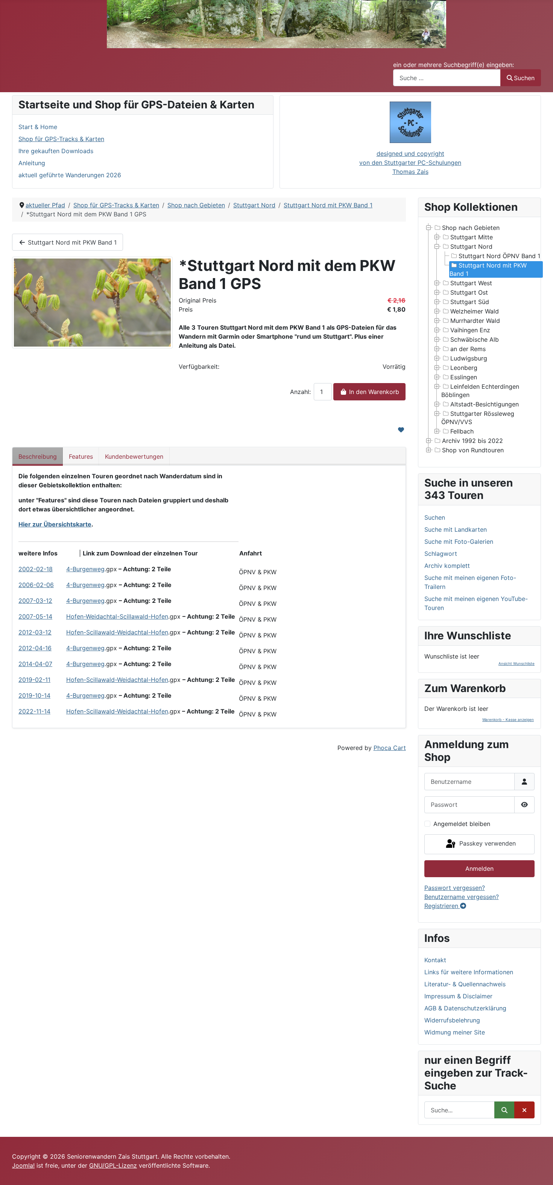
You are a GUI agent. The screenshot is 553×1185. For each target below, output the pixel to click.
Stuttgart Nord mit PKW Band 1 (71, 242)
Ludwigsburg (468, 358)
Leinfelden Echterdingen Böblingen (480, 391)
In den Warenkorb (373, 392)
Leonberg (463, 367)
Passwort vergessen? (454, 887)
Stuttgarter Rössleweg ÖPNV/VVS (477, 418)
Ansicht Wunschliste (516, 663)
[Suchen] (504, 1109)
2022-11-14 (34, 711)
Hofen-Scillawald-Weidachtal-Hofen (117, 632)
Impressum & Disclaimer (458, 996)
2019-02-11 (34, 679)
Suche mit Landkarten (455, 529)
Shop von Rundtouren (473, 450)
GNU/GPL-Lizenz (113, 1165)
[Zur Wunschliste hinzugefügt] (401, 430)
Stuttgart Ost (469, 292)
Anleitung (31, 163)
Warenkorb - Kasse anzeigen (508, 719)
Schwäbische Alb (474, 339)
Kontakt (435, 960)
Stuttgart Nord (471, 246)
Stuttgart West (471, 283)
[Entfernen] (524, 1109)
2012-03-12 (35, 632)
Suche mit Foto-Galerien (458, 541)
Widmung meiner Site (454, 1032)
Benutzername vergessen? (461, 897)
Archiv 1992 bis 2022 (472, 440)
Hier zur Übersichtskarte (54, 524)
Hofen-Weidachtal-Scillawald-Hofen (117, 616)
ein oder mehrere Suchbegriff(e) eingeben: (453, 64)
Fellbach (462, 431)
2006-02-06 (36, 585)
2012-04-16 (35, 648)
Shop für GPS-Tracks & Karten (61, 139)
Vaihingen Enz (470, 330)
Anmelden (479, 868)
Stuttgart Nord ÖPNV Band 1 (499, 256)
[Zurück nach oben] (540, 1171)
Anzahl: (300, 392)
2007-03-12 (35, 600)
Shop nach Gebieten (471, 227)
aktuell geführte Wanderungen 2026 (69, 175)
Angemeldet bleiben (461, 824)
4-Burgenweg (85, 569)
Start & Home (37, 127)
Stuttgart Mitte (471, 237)
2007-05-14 (35, 616)
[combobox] (447, 77)
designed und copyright (410, 153)
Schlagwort (440, 553)
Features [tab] (81, 456)
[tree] (479, 339)
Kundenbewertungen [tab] (134, 456)
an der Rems (468, 349)
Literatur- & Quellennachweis (465, 984)
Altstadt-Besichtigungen (484, 404)
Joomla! (23, 1165)
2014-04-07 (35, 664)
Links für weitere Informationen (468, 972)
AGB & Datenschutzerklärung (465, 1008)
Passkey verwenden (486, 843)
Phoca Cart (390, 747)
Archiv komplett (447, 565)
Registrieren (442, 906)
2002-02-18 (35, 569)
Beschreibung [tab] (37, 456)
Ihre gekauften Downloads (55, 151)
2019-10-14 (34, 695)
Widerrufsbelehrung (452, 1020)
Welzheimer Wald (474, 311)
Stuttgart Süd (469, 302)
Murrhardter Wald (475, 320)
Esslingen (463, 377)
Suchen (524, 78)
